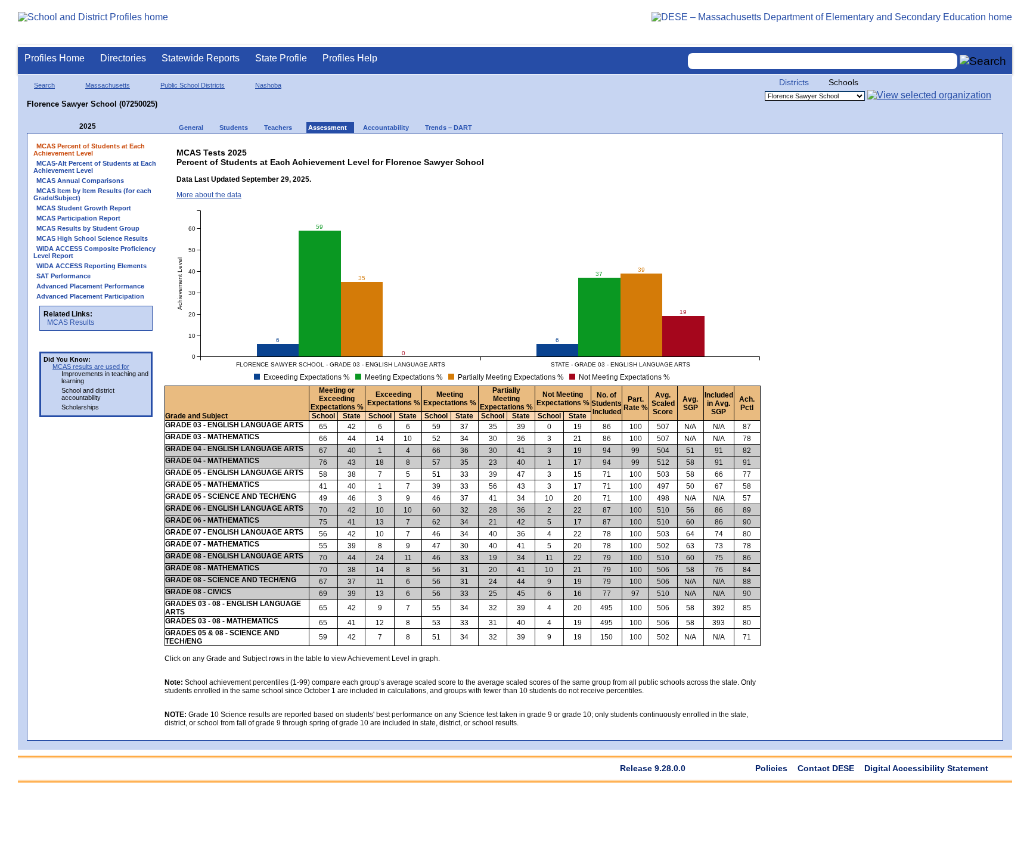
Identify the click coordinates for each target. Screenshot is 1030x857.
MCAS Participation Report (78, 218)
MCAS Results (70, 322)
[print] (667, 149)
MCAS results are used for (90, 366)
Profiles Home (54, 58)
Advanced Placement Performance (90, 286)
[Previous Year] (71, 126)
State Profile (281, 58)
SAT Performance (63, 276)
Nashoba (268, 85)
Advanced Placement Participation (90, 296)
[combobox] (822, 61)
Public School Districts (192, 85)
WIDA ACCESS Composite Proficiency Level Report (94, 252)
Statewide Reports (201, 58)
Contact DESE (826, 768)
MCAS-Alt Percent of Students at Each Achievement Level (94, 167)
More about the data (208, 195)
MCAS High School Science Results (92, 238)
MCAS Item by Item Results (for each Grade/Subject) (92, 194)
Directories (123, 58)
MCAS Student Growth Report (83, 208)
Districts (794, 82)
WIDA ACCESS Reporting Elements (91, 265)
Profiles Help (349, 58)
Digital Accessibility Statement (926, 768)
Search (44, 85)
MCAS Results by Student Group (87, 228)
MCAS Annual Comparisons (80, 180)
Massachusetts (107, 85)
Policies (771, 768)
